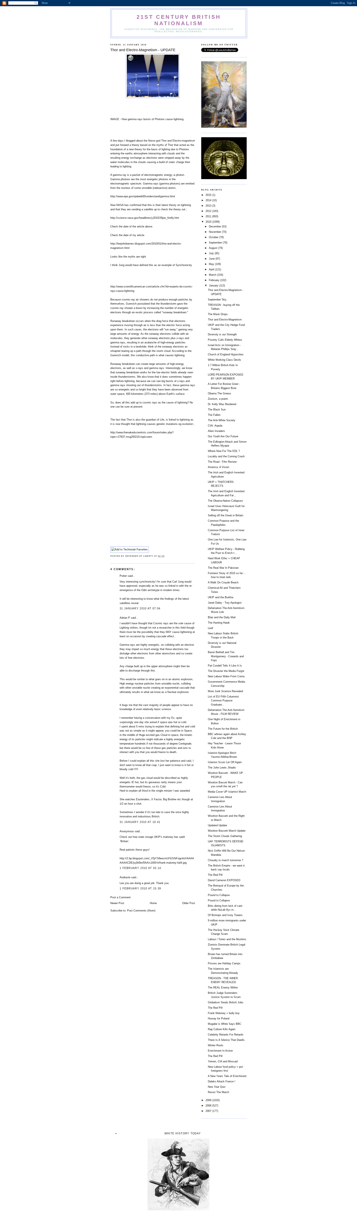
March (213, 274)
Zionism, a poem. (218, 398)
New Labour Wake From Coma (226, 676)
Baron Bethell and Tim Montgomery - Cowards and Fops (226, 656)
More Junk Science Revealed (225, 691)
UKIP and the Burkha (220, 597)
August (213, 247)
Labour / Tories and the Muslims (227, 939)
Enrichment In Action (220, 1050)
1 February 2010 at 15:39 (140, 888)
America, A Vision (218, 467)
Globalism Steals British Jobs (225, 1002)
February (214, 280)
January (214, 285)
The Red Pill (215, 874)
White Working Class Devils (224, 359)
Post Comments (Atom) (141, 910)
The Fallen (214, 414)
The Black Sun (217, 409)
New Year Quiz (217, 1086)
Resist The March (218, 1092)
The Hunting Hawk (219, 622)
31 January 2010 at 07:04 (140, 608)
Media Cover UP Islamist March (227, 791)
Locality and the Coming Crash (226, 456)
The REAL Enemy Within (223, 987)
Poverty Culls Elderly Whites (225, 339)
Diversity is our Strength (222, 334)
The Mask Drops (218, 314)
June (212, 258)
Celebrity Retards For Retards (225, 1034)
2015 (209, 194)
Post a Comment (120, 897)
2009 (209, 1100)
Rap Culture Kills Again (221, 1029)
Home (153, 903)
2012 (209, 211)
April (212, 269)
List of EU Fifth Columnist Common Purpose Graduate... (223, 700)
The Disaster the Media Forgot (226, 671)
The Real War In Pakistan (223, 567)
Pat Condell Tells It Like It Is (225, 665)
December (215, 226)
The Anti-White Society (221, 420)
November (215, 231)
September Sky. (217, 299)
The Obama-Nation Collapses (225, 500)
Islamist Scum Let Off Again (225, 762)
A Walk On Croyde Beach (223, 582)
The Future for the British (223, 728)
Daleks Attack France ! (221, 1081)
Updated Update (217, 825)
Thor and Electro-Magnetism (225, 319)
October (214, 237)
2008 (209, 1105)
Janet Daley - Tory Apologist (225, 602)
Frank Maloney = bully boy (224, 1013)
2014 (209, 200)
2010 (209, 221)
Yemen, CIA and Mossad (223, 1061)
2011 (209, 216)
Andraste (125, 877)
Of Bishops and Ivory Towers (225, 915)
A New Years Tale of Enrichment (227, 1076)
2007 (209, 1110)
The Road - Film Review (222, 461)
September (216, 242)
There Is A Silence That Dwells (226, 1039)
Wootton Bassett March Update (226, 830)
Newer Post (117, 903)
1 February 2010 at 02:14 (140, 868)
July (212, 253)
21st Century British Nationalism (179, 20)
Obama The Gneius (219, 393)
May (212, 264)
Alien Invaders (216, 431)
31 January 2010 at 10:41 (140, 822)
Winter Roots (215, 1045)
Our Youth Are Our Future (223, 436)
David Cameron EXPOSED (224, 880)
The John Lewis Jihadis (222, 767)
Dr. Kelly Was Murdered (222, 404)
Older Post (188, 903)
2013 (209, 205)
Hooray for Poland (218, 1018)
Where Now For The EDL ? (224, 451)
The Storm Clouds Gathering (225, 836)
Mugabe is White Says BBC (224, 1023)
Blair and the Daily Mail (222, 617)
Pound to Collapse (219, 895)
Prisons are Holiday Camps (224, 963)
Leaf (210, 628)
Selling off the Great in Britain (225, 515)
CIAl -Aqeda (215, 425)
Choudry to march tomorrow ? (225, 860)
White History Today (182, 1133)
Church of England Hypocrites (226, 354)
